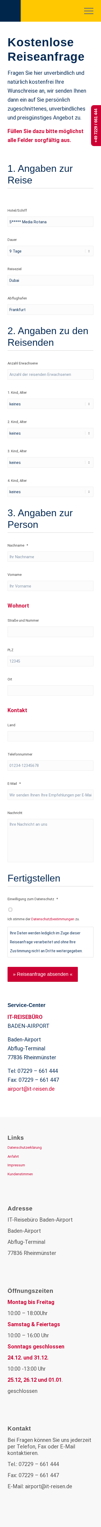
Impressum (16, 1165)
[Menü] (86, 11)
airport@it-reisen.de (31, 1089)
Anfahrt (13, 1156)
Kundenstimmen (20, 1174)
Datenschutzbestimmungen (52, 919)
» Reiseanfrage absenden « (42, 974)
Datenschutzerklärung (25, 1147)
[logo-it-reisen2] (42, 11)
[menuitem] (86, 11)
